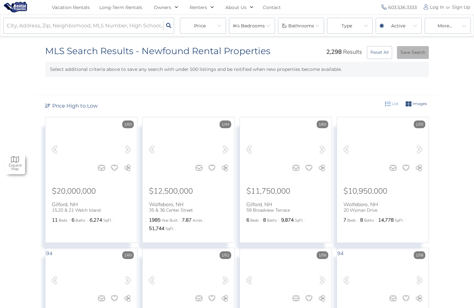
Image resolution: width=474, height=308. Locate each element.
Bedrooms (253, 26)
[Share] (127, 168)
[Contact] (101, 168)
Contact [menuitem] (272, 7)
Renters (198, 7)
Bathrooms (301, 26)
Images (419, 103)
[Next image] (128, 150)
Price (200, 26)
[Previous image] (54, 150)
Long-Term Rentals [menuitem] (120, 7)
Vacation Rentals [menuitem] (71, 7)
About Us (235, 7)
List (395, 103)
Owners (162, 7)
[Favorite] (114, 168)
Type (346, 26)
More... (445, 26)
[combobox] (7, 26)
